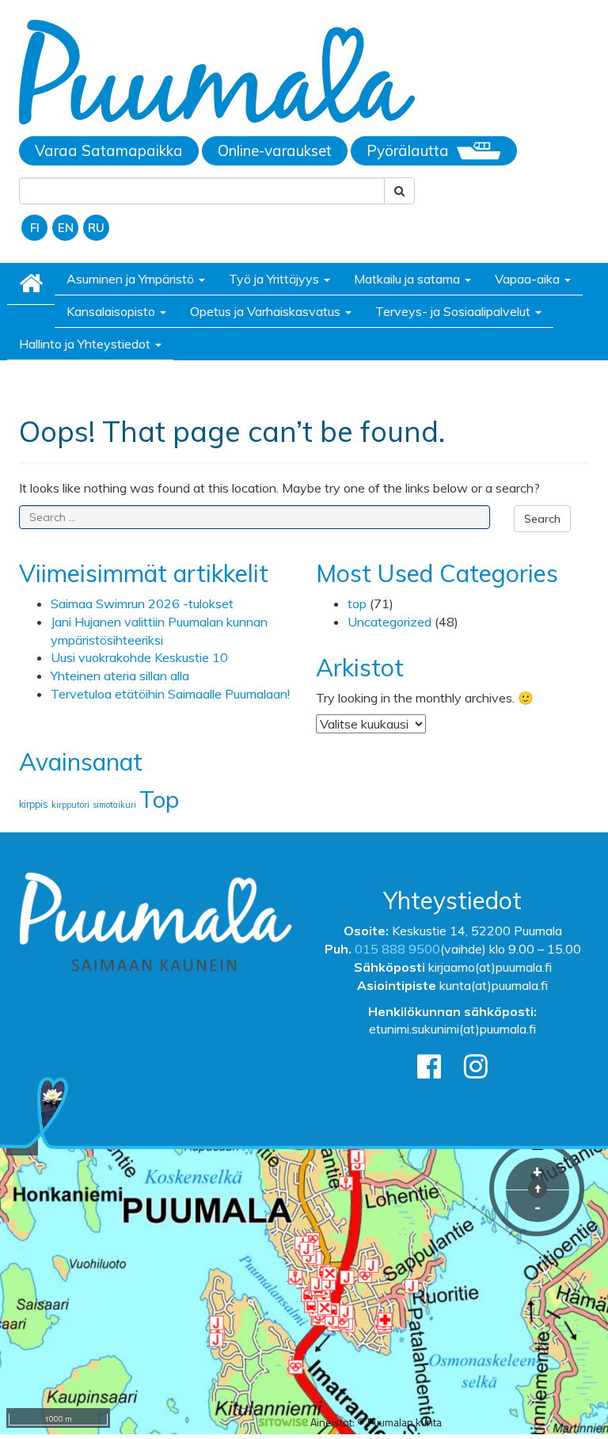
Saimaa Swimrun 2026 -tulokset (142, 603)
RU (96, 227)
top (357, 603)
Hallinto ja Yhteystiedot (86, 344)
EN (66, 227)
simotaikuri (114, 804)
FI (35, 227)
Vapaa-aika (529, 279)
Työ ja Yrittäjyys (275, 279)
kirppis (33, 804)
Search (542, 519)
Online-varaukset (275, 150)
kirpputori (70, 804)
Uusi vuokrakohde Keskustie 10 (139, 657)
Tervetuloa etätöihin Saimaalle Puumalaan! (170, 694)
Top (159, 799)
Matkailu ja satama (408, 279)
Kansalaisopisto (112, 311)
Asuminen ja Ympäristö (131, 279)
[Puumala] (217, 74)
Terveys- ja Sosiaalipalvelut (454, 311)
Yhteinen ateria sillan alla (120, 675)
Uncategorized (389, 622)
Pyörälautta (408, 150)
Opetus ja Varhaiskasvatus (267, 311)
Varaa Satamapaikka (109, 150)
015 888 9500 (397, 949)
